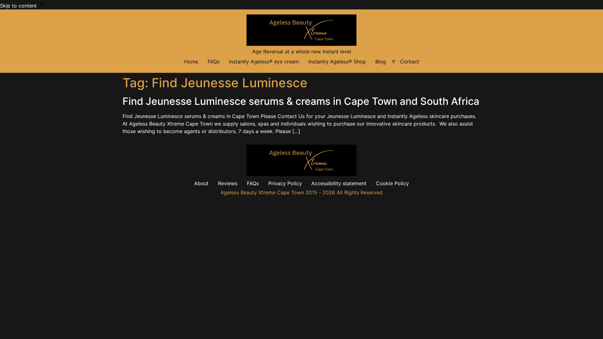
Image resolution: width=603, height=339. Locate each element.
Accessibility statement (339, 183)
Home (191, 61)
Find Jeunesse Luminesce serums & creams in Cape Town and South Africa (300, 101)
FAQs (214, 61)
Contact (409, 61)
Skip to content (19, 6)
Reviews (227, 183)
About (201, 183)
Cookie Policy (392, 183)
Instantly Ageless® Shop (337, 61)
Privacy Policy (285, 183)
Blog (380, 61)
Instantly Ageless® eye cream (264, 61)
